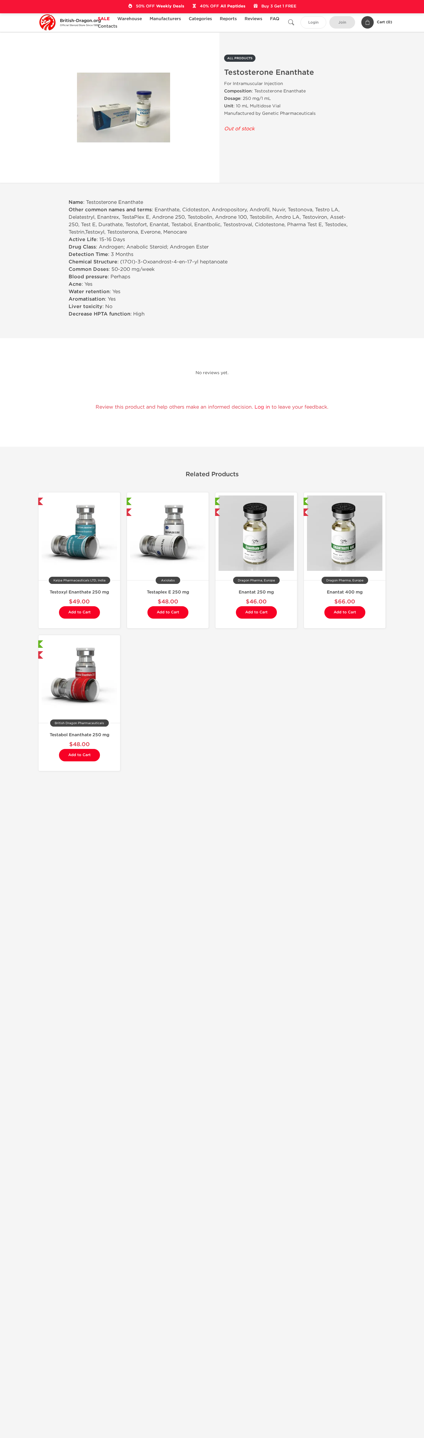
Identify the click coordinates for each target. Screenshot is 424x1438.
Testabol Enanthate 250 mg (79, 734)
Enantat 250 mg (256, 592)
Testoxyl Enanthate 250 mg (79, 592)
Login (313, 22)
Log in (262, 407)
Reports (228, 18)
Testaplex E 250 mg (168, 592)
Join (342, 22)
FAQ (274, 18)
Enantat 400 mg (345, 592)
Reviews (253, 18)
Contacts (107, 26)
